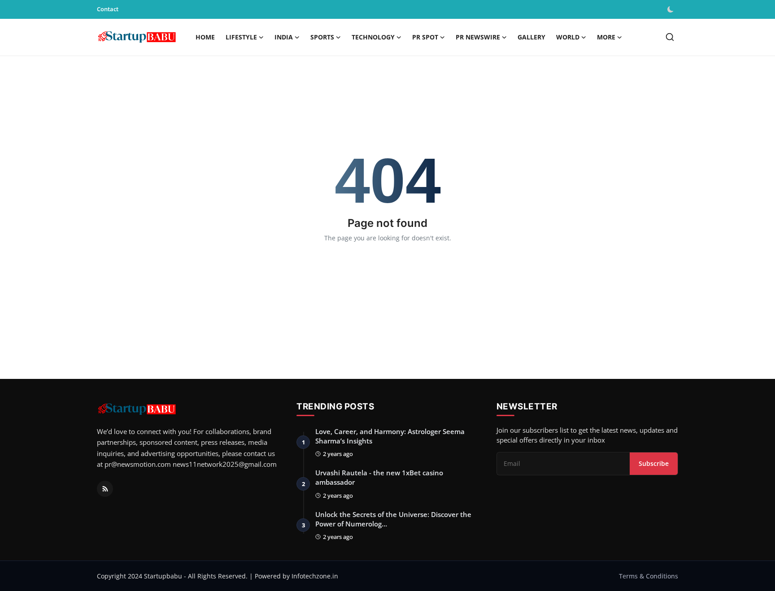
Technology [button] (373, 37)
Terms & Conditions (648, 576)
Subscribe (654, 463)
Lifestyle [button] (241, 37)
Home (205, 37)
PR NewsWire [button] (478, 37)
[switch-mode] (671, 9)
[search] (670, 37)
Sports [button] (322, 37)
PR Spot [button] (425, 37)
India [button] (283, 37)
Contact (107, 9)
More (606, 37)
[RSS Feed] (105, 489)
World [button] (567, 37)
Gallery (531, 37)
